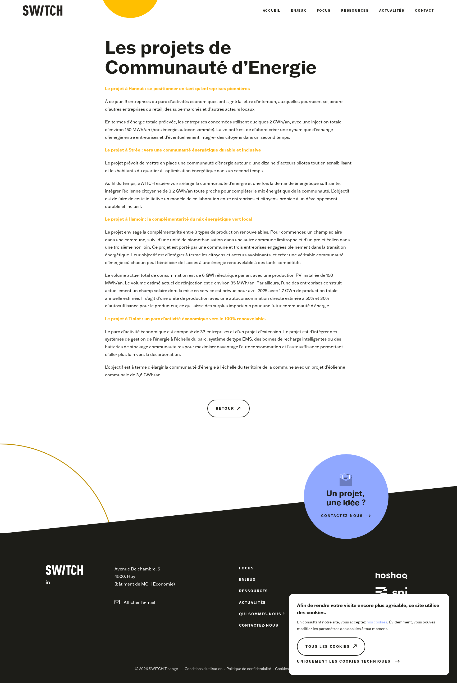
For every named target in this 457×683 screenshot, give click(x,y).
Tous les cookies (327, 646)
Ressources (355, 10)
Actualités (391, 10)
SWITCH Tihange (42, 10)
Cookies (282, 668)
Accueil (272, 10)
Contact (424, 10)
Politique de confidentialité (248, 668)
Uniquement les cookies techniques (344, 661)
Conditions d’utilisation (203, 668)
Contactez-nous (258, 625)
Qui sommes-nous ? (262, 614)
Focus (324, 10)
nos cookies (377, 622)
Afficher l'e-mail (139, 602)
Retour (225, 408)
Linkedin (48, 582)
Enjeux (298, 10)
